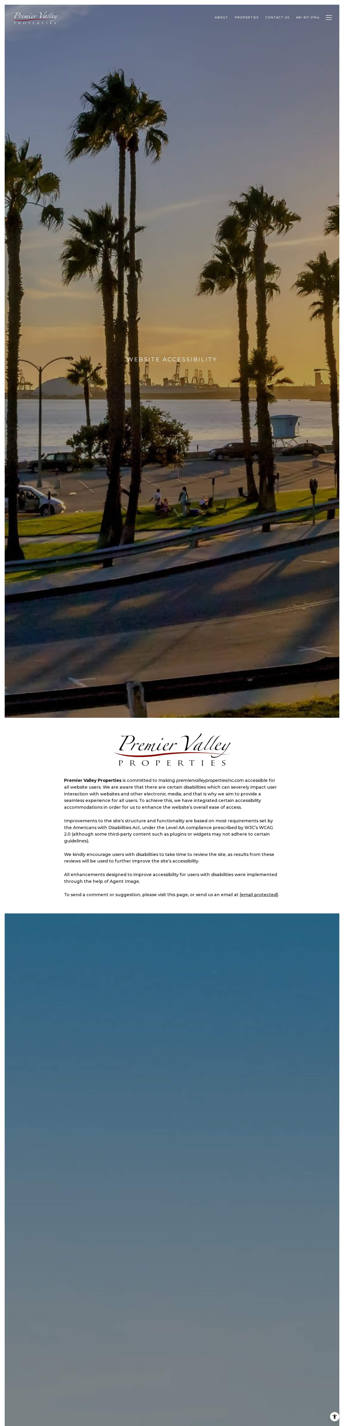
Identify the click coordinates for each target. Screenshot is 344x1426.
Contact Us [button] (277, 17)
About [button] (221, 17)
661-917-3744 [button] (308, 17)
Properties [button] (246, 17)
